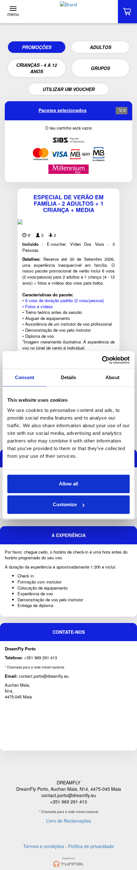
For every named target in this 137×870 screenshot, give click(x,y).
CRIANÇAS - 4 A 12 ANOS (36, 68)
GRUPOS (100, 68)
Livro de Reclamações (68, 820)
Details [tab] (68, 377)
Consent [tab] (24, 377)
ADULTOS (100, 47)
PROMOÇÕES (36, 47)
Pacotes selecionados (63, 110)
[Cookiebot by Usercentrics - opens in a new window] (102, 360)
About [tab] (112, 377)
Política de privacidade (91, 846)
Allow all (68, 483)
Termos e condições (43, 846)
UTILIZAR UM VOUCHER (69, 89)
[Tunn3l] (68, 859)
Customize (65, 504)
